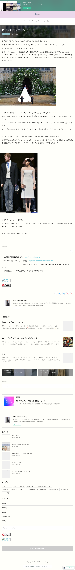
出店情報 (65, 489)
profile (38, 21)
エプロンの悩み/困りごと (43, 486)
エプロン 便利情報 (31, 489)
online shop (31, 21)
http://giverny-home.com (33, 257)
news (6, 493)
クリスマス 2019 (16, 462)
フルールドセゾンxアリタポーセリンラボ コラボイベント (19, 338)
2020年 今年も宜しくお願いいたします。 (22, 453)
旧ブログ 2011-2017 (37, 548)
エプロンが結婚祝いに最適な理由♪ (21, 444)
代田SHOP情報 (19, 486)
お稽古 (30, 486)
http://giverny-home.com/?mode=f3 (41, 261)
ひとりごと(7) (5, 246)
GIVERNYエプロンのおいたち (49, 489)
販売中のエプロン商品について (12, 489)
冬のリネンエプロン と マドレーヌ (12, 322)
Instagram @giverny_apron (47, 21)
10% (3, 354)
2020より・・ (15, 435)
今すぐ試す (26, 8)
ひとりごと (6, 34)
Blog (25, 21)
